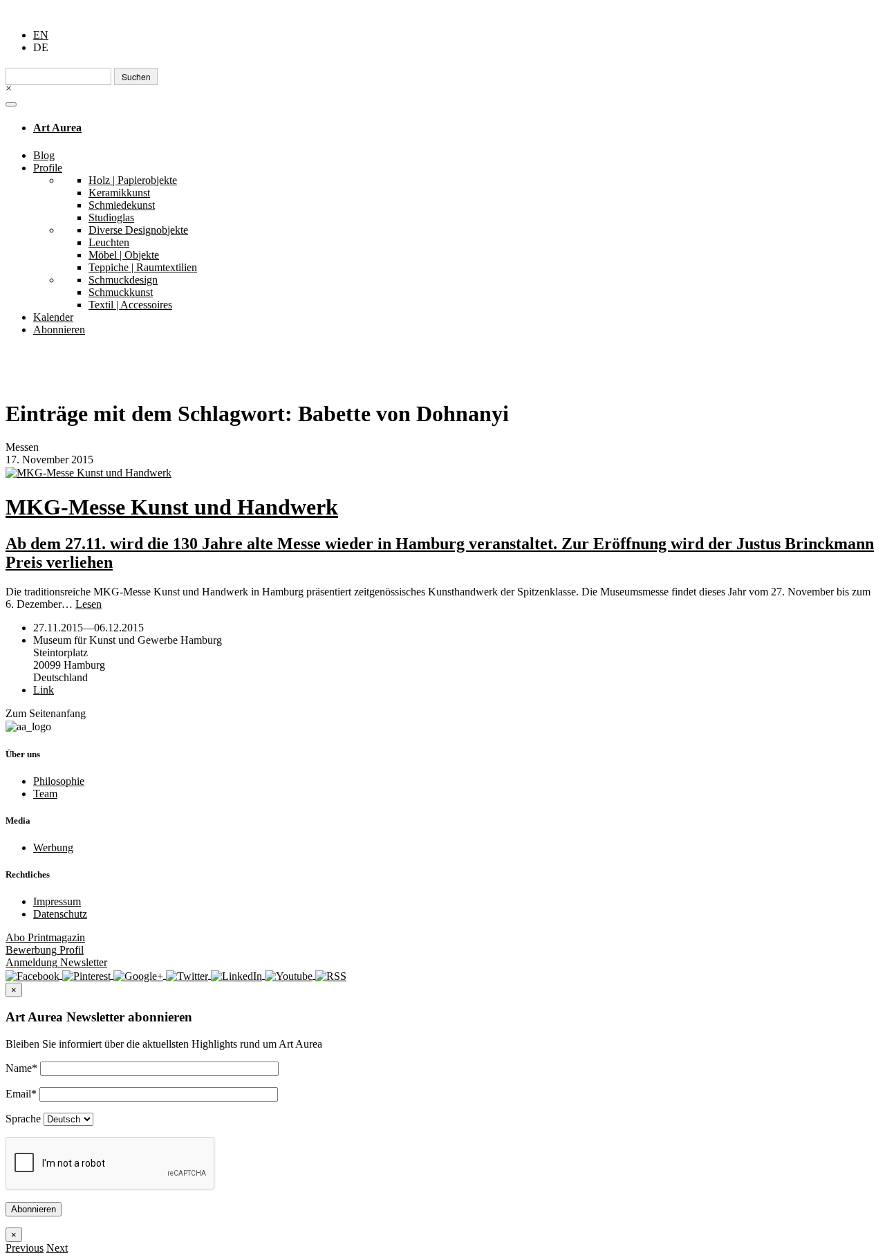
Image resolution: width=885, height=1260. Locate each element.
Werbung (53, 847)
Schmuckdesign (123, 280)
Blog (44, 155)
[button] (25, 1248)
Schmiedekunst (121, 205)
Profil (45, 950)
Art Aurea (57, 127)
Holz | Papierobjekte (132, 180)
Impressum (57, 901)
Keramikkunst (119, 192)
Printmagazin (45, 937)
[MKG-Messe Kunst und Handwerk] (442, 472)
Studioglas (111, 217)
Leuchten (108, 242)
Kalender (53, 317)
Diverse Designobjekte (138, 230)
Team (45, 793)
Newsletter (56, 962)
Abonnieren (59, 329)
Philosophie (58, 781)
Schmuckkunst (120, 292)
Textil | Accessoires (130, 305)
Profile (47, 168)
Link (43, 690)
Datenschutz (60, 914)
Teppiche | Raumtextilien (142, 267)
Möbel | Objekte (123, 255)
